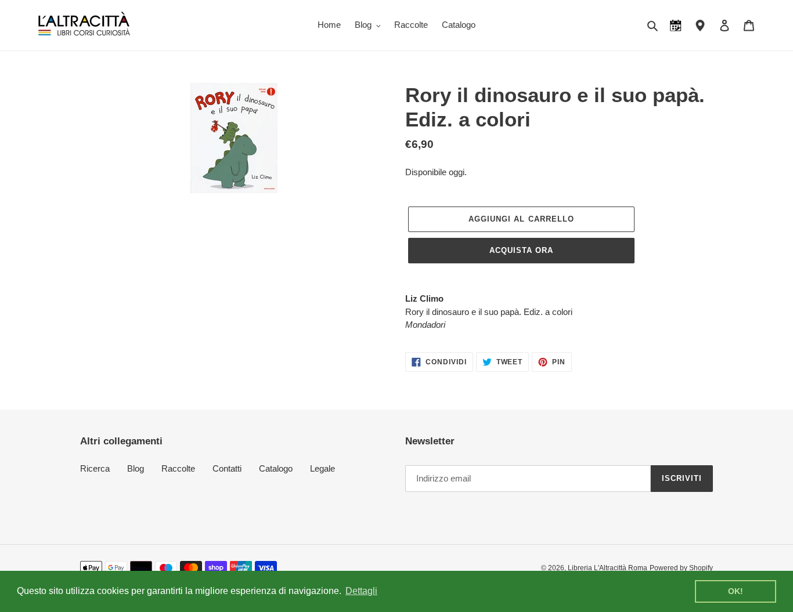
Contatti (226, 468)
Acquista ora (521, 250)
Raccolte (178, 468)
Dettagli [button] (361, 591)
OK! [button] (735, 591)
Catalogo (276, 468)
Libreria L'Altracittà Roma (607, 568)
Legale (322, 468)
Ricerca (95, 468)
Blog (135, 468)
